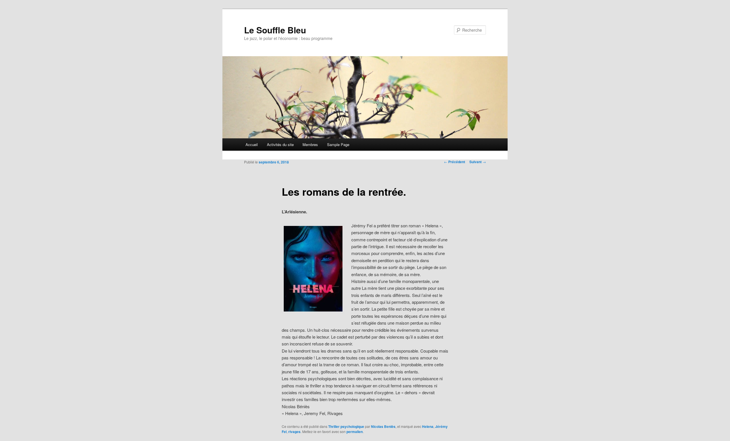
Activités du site (280, 144)
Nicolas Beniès (383, 426)
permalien (354, 431)
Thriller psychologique (346, 426)
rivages (294, 431)
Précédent (454, 161)
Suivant (477, 161)
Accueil (252, 144)
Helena (427, 426)
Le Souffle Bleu (275, 30)
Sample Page (338, 144)
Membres (310, 144)
